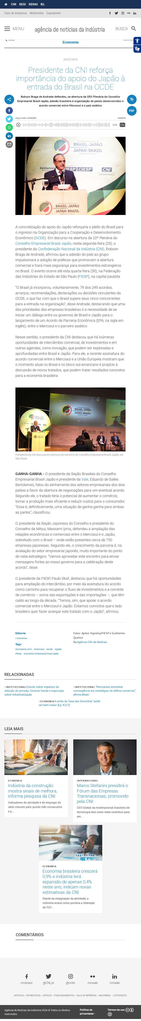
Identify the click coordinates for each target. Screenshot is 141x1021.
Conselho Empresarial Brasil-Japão (43, 243)
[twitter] (116, 13)
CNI (13, 4)
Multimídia (37, 13)
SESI (22, 4)
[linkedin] (135, 13)
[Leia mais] (36, 757)
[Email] (9, 144)
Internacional (87, 780)
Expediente (53, 13)
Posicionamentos (64, 995)
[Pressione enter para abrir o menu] (7, 29)
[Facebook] (9, 110)
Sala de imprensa (87, 995)
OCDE (40, 237)
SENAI (33, 4)
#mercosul (39, 649)
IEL (43, 4)
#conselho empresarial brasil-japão (41, 653)
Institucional (16, 686)
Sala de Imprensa (15, 13)
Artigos (47, 995)
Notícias (19, 995)
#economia (21, 649)
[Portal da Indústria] (5, 4)
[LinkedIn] (9, 136)
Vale (85, 479)
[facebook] (110, 13)
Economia (47, 701)
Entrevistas (33, 995)
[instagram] (123, 13)
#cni (29, 649)
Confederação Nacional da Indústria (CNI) (71, 248)
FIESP (83, 276)
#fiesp (18, 653)
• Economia (21, 638)
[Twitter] (9, 119)
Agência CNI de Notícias (92, 642)
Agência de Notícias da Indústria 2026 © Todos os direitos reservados (37, 1012)
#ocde (49, 649)
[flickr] (128, 13)
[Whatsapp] (9, 127)
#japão (58, 649)
